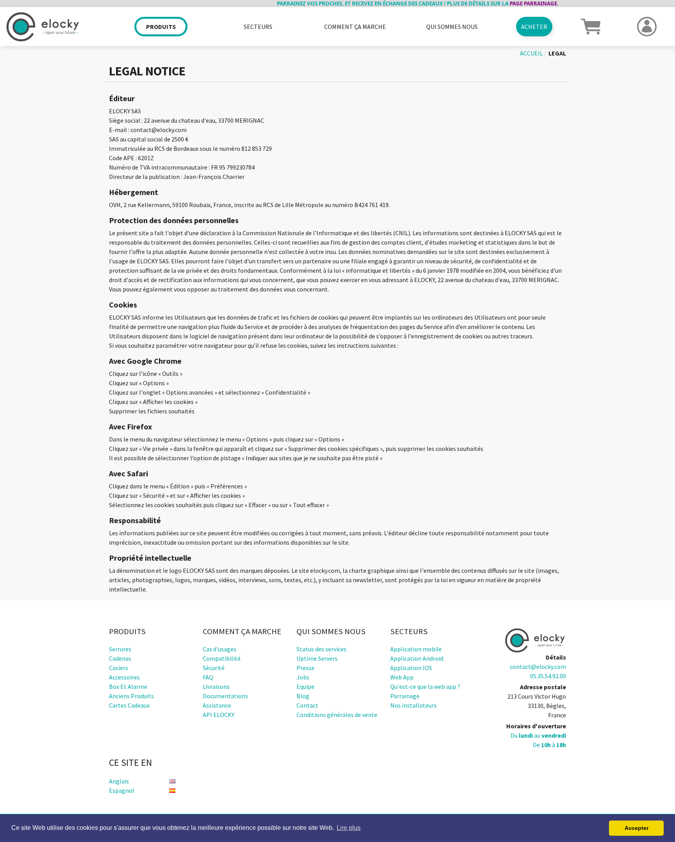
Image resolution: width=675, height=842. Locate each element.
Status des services (321, 649)
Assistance (217, 705)
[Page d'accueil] (56, 26)
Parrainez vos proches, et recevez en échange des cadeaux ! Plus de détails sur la (399, 3)
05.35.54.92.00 (548, 676)
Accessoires (124, 677)
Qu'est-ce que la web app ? (425, 686)
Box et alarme (128, 686)
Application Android (416, 658)
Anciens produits (131, 696)
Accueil (531, 53)
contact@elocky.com (538, 666)
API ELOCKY (218, 715)
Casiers (118, 668)
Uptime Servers (317, 658)
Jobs (302, 677)
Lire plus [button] (349, 827)
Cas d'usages (219, 649)
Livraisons (216, 686)
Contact (307, 705)
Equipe (305, 686)
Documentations (225, 696)
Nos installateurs (413, 705)
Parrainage (405, 696)
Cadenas (120, 658)
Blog (302, 696)
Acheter (534, 26)
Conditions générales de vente (336, 715)
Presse (305, 668)
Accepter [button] (636, 828)
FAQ (208, 677)
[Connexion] (647, 26)
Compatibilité (222, 658)
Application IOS (411, 668)
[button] (590, 26)
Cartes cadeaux (129, 705)
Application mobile (416, 649)
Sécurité (214, 668)
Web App (402, 677)
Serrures (120, 649)
